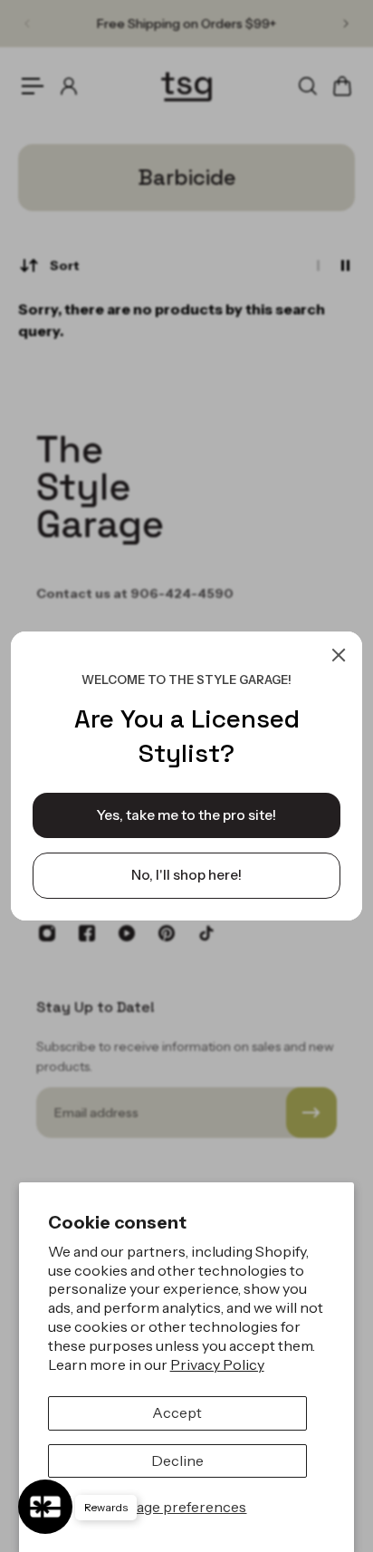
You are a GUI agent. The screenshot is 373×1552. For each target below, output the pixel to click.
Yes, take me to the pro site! (186, 815)
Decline (177, 1460)
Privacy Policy (217, 1364)
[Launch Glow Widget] (45, 1507)
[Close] (338, 655)
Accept (177, 1412)
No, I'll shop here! (186, 874)
